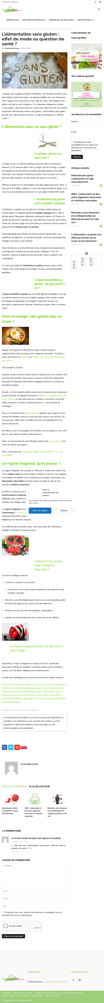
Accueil (4, 29)
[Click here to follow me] (86, 254)
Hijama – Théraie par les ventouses (15, 996)
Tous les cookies (40, 510)
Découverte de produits (33, 20)
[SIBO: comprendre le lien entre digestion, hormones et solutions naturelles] (35, 799)
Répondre (14, 852)
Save (24, 748)
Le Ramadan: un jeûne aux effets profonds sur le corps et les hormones (86, 237)
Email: (74, 132)
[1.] (82, 264)
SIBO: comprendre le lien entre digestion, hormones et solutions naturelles (86, 197)
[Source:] (74, 268)
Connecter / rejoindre (10, 2)
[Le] (82, 258)
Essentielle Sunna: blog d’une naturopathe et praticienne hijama (58, 993)
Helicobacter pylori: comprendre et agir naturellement (10, 811)
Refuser (64, 510)
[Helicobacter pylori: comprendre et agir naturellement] (12, 799)
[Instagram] (100, 2)
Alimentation (12, 20)
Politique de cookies (52, 996)
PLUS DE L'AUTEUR (39, 786)
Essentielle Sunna (12, 48)
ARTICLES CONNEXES (14, 786)
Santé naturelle (85, 20)
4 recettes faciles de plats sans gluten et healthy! (36, 838)
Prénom (74, 121)
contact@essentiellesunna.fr (55, 981)
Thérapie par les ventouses (60, 20)
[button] (99, 9)
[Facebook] (96, 2)
